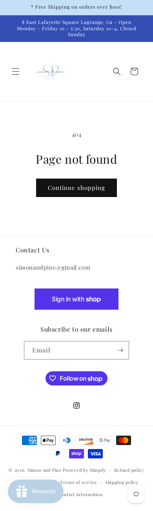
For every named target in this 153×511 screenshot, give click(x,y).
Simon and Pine (44, 470)
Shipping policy (122, 482)
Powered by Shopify (84, 470)
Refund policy (129, 470)
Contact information (80, 494)
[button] (15, 71)
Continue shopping (76, 188)
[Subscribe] (120, 350)
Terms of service (78, 482)
